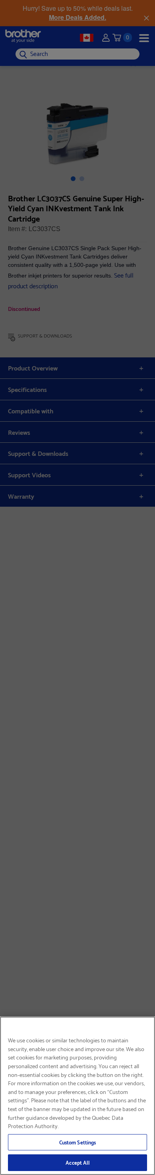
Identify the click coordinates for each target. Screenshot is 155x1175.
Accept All (77, 1162)
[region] (77, 1096)
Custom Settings (77, 1142)
